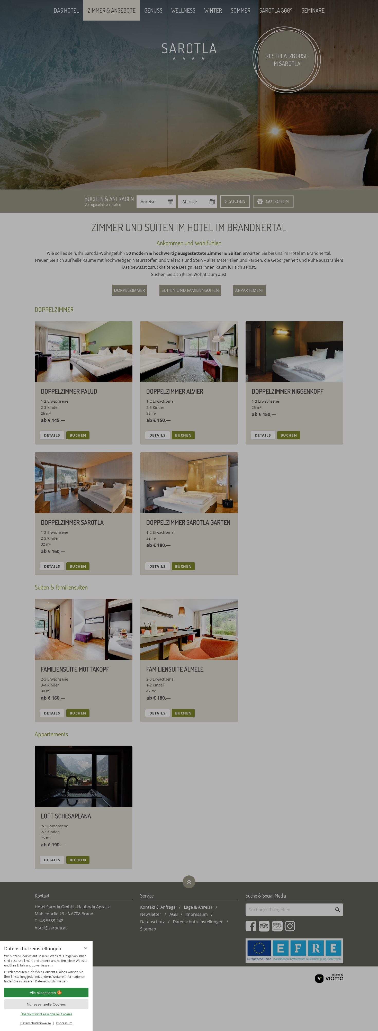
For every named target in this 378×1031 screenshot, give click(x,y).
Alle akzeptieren (43, 993)
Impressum (64, 1023)
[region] (46, 969)
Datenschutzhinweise (35, 1023)
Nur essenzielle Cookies (46, 1004)
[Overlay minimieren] (86, 948)
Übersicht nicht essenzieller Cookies (46, 1014)
